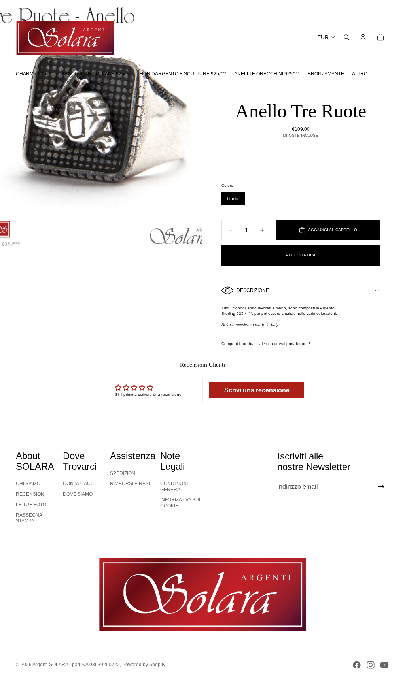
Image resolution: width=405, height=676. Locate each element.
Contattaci (77, 483)
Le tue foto (31, 504)
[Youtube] (384, 665)
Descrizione (253, 290)
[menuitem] (359, 74)
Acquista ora (301, 255)
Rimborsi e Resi (130, 483)
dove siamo (78, 494)
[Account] (363, 37)
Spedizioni (123, 473)
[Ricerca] (346, 37)
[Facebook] (356, 665)
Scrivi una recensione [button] (257, 390)
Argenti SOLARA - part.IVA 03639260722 (76, 664)
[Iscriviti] (381, 487)
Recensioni (30, 494)
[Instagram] (370, 665)
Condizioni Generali (174, 486)
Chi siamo (28, 483)
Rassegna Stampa (29, 517)
